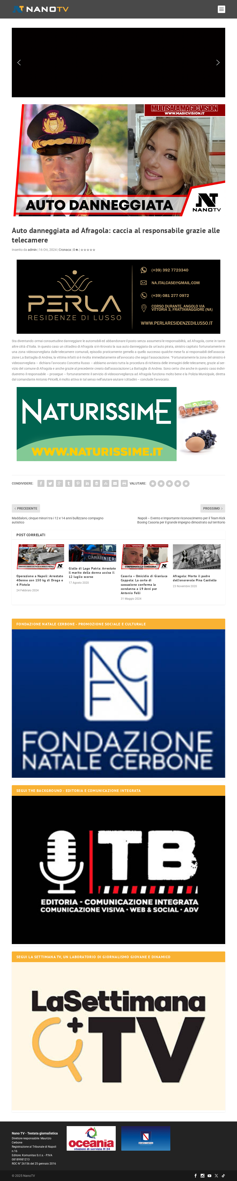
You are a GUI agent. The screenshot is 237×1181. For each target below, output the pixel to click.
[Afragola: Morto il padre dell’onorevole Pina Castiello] (196, 556)
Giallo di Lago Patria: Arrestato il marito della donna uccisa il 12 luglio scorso (92, 572)
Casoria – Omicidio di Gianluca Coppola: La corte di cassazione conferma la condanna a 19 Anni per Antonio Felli (144, 584)
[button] (118, 62)
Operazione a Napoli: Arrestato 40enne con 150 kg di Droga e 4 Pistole (39, 580)
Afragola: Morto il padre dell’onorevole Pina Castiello (195, 578)
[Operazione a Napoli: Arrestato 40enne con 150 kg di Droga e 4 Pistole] (40, 556)
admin (32, 250)
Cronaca (65, 250)
